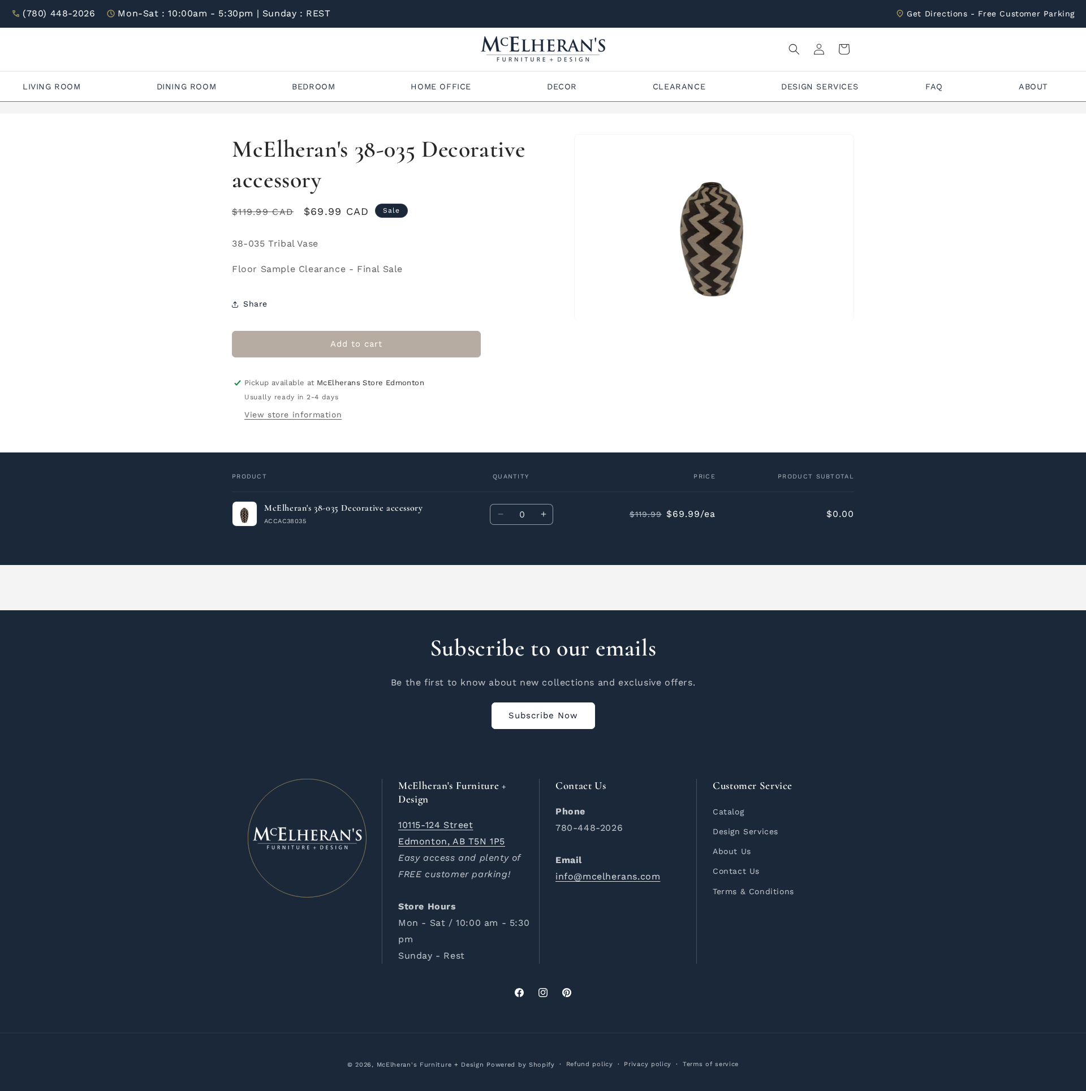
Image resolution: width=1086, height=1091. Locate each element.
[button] (794, 49)
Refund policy (589, 1064)
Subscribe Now (543, 715)
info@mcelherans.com (607, 876)
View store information (293, 414)
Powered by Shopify (520, 1064)
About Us (732, 851)
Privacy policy (647, 1064)
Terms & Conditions (753, 891)
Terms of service (711, 1064)
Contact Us (736, 871)
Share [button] (255, 303)
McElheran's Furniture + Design (430, 1064)
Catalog (728, 811)
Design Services (745, 831)
